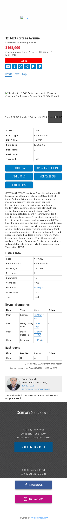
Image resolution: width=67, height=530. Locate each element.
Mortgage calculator (48, 176)
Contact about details (48, 168)
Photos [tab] (17, 74)
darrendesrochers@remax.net (36, 389)
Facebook (36, 485)
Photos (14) (19, 168)
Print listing (19, 185)
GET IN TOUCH (33, 447)
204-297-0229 (28, 385)
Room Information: (17, 304)
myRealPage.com (39, 517)
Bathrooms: (12, 347)
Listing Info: (13, 253)
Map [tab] (24, 74)
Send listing (19, 176)
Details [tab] (8, 74)
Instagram (36, 498)
